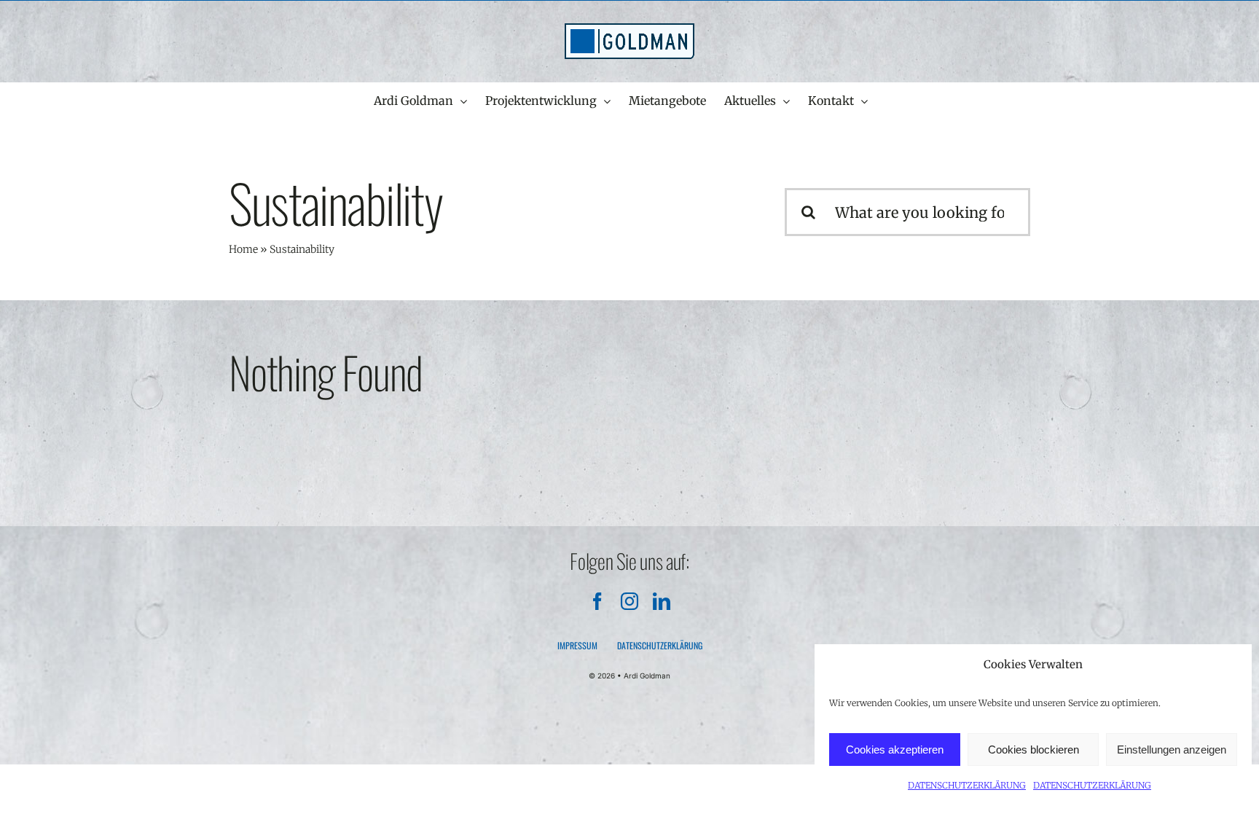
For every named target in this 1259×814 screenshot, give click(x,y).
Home (243, 249)
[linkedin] (661, 601)
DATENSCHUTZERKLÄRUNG (967, 785)
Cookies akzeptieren (895, 749)
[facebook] (597, 601)
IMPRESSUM (577, 645)
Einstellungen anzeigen (1171, 749)
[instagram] (629, 601)
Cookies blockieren (1033, 749)
